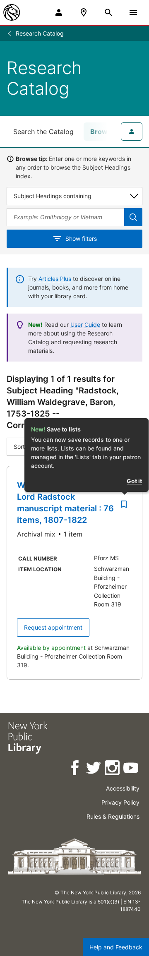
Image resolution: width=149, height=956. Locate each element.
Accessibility (122, 788)
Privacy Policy (120, 802)
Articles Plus (54, 278)
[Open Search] (108, 12)
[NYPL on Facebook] (75, 769)
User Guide (85, 324)
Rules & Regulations (113, 816)
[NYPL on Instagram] (113, 769)
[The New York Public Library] (11, 12)
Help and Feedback (115, 947)
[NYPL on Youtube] (131, 769)
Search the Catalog (43, 131)
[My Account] (58, 12)
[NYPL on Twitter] (94, 769)
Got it (134, 480)
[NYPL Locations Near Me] (83, 12)
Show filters (81, 238)
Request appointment (53, 627)
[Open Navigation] (133, 12)
